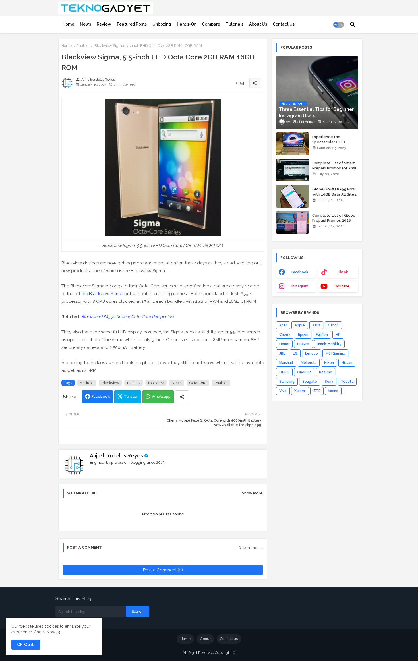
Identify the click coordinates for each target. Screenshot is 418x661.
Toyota (347, 382)
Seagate (309, 382)
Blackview (110, 383)
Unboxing (161, 24)
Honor (284, 344)
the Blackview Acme (101, 293)
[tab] (68, 24)
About (205, 639)
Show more (252, 493)
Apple (300, 325)
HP (338, 335)
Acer (283, 325)
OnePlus (304, 372)
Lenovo (311, 353)
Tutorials (234, 24)
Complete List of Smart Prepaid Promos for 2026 (334, 165)
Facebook (101, 396)
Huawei (303, 344)
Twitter (131, 396)
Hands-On (186, 24)
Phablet (83, 45)
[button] (338, 25)
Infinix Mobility (329, 344)
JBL (282, 353)
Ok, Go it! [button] (26, 644)
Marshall (286, 363)
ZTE (316, 391)
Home (68, 24)
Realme (325, 372)
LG (295, 353)
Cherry (284, 335)
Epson (303, 335)
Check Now (44, 632)
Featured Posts (132, 24)
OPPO (284, 372)
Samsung (287, 382)
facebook (299, 272)
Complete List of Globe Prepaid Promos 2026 (333, 218)
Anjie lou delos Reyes (116, 456)
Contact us (229, 639)
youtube (342, 286)
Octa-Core (197, 383)
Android (87, 383)
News (85, 24)
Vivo (283, 391)
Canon (333, 325)
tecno (333, 391)
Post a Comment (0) (163, 570)
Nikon (329, 363)
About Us (258, 24)
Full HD (133, 383)
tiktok (342, 272)
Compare (211, 24)
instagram (299, 286)
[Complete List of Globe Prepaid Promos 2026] (292, 222)
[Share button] (182, 396)
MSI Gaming (335, 353)
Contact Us (284, 24)
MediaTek (156, 383)
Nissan (347, 363)
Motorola (308, 363)
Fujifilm (322, 335)
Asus (316, 325)
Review (104, 24)
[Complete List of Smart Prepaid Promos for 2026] (292, 170)
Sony (329, 382)
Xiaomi (300, 391)
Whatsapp (161, 396)
